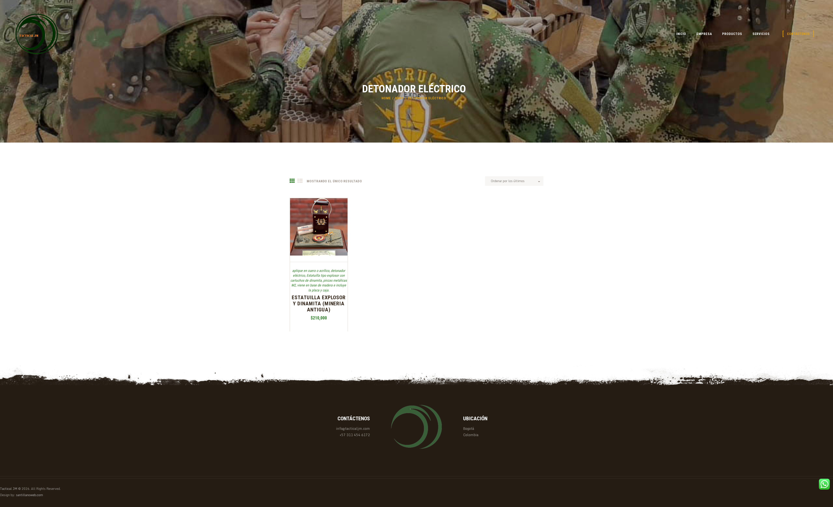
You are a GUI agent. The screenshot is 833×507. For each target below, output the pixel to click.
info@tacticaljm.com (353, 428)
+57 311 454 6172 (355, 435)
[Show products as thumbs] (292, 181)
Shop (399, 98)
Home (386, 98)
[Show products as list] (300, 181)
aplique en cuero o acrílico (310, 271)
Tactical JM (8, 488)
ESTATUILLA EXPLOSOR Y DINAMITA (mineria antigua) (319, 303)
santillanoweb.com (29, 494)
